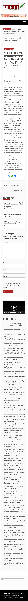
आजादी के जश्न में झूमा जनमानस (11, 376)
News (6, 49)
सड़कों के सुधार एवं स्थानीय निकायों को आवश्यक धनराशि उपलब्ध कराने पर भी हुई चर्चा (13, 205)
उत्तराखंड (12, 49)
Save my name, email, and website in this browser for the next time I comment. (13, 285)
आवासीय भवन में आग (17, 191)
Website (5, 276)
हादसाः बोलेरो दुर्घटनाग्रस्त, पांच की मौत (13, 440)
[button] (14, 308)
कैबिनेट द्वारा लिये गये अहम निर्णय (12, 214)
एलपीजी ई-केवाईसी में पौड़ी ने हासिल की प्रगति (14, 353)
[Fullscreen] (23, 312)
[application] (14, 307)
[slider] (13, 312)
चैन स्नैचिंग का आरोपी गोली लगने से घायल (13, 362)
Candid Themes (19, 597)
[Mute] (21, 312)
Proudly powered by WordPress (11, 595)
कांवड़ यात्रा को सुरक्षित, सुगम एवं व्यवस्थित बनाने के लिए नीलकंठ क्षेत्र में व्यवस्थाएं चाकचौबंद (13, 430)
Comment (6, 242)
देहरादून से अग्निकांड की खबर (12, 185)
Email (5, 269)
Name (5, 263)
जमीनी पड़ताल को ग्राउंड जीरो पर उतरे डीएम (14, 558)
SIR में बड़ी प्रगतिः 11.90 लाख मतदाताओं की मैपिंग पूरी (12, 223)
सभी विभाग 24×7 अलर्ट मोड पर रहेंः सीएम (13, 554)
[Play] (5, 312)
